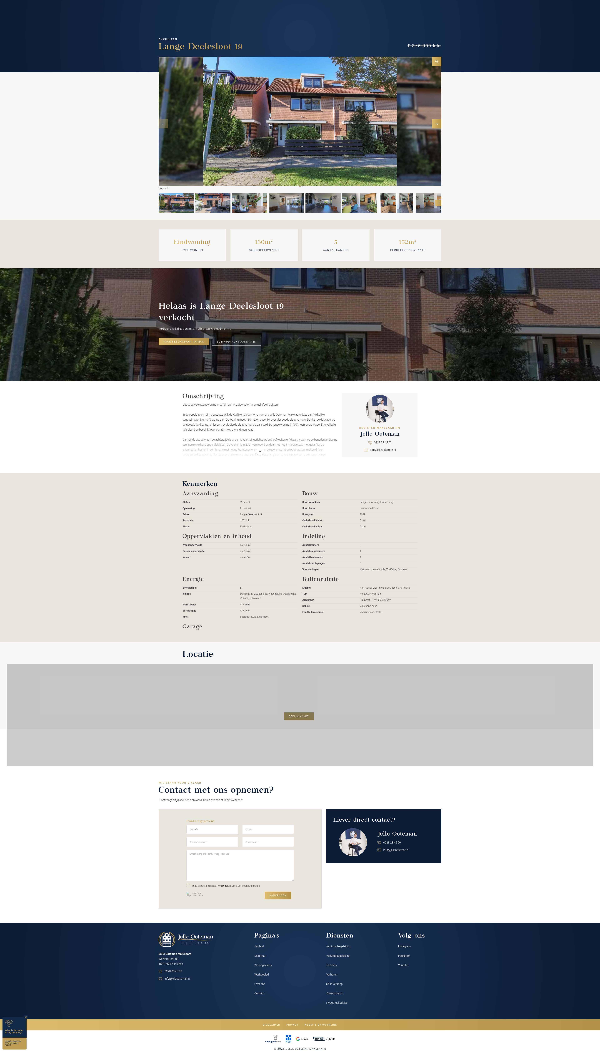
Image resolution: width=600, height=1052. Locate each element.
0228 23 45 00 (383, 442)
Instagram (404, 946)
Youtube (403, 965)
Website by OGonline (321, 1024)
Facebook (404, 956)
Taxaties (331, 965)
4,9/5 (304, 1039)
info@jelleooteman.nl (383, 450)
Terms (200, 895)
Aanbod (259, 946)
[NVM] (288, 1039)
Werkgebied (261, 974)
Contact (259, 993)
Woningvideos (263, 965)
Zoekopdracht (334, 993)
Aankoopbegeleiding (338, 946)
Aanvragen (278, 895)
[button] (300, 186)
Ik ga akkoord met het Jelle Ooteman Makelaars (226, 885)
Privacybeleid (223, 885)
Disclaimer (271, 1024)
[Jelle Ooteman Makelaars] (186, 939)
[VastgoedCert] (273, 1039)
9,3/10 (330, 1039)
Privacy (194, 895)
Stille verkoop (334, 984)
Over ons (259, 984)
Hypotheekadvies (337, 1002)
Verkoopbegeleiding (338, 956)
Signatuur (260, 956)
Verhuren (331, 974)
